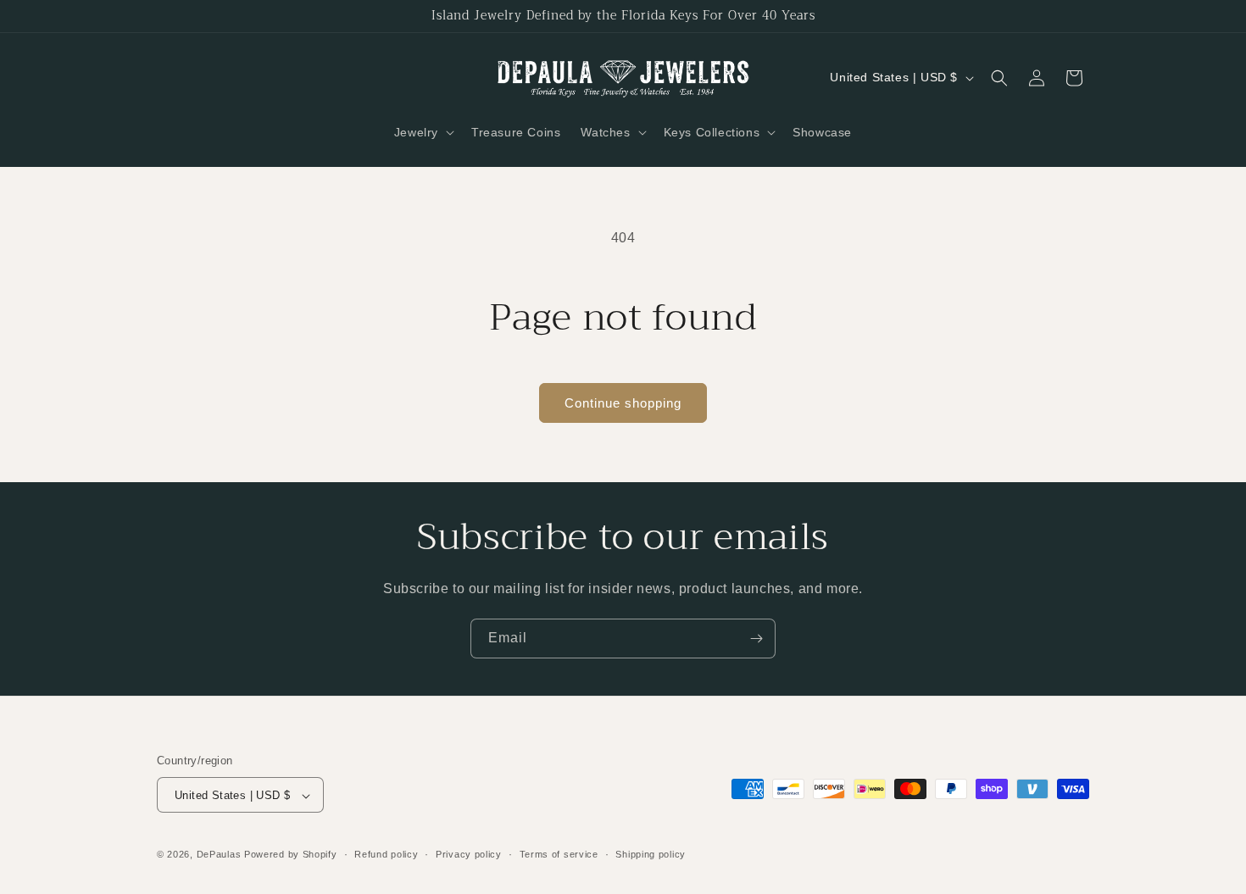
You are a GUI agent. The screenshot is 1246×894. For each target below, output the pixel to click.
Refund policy (386, 854)
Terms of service (559, 854)
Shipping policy (650, 854)
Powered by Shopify (290, 855)
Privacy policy (469, 854)
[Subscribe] (756, 638)
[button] (422, 132)
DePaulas (219, 855)
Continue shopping (623, 403)
